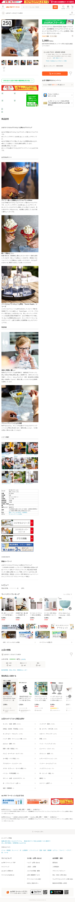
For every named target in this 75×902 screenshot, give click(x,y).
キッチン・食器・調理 (18, 809)
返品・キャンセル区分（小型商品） (18, 512)
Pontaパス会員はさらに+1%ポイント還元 (56, 61)
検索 (55, 7)
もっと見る (66, 594)
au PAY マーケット (6, 809)
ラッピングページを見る (15, 514)
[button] (72, 36)
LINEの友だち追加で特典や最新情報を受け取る (16, 80)
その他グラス (36, 809)
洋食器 (28, 809)
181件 (23, 659)
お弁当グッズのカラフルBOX (20, 817)
